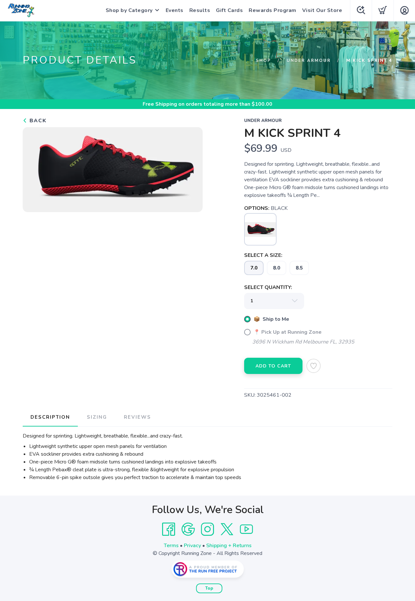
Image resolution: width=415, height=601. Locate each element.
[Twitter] (227, 529)
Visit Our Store (322, 10)
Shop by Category (129, 10)
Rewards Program (272, 10)
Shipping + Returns (229, 545)
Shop (263, 61)
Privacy (192, 545)
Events (175, 10)
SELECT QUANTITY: (268, 287)
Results (199, 10)
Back (37, 120)
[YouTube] (246, 529)
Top (209, 588)
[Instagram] (207, 529)
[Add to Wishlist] (313, 366)
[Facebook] (168, 529)
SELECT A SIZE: (263, 255)
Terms (171, 545)
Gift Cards (229, 10)
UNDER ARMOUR (309, 61)
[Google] (188, 529)
